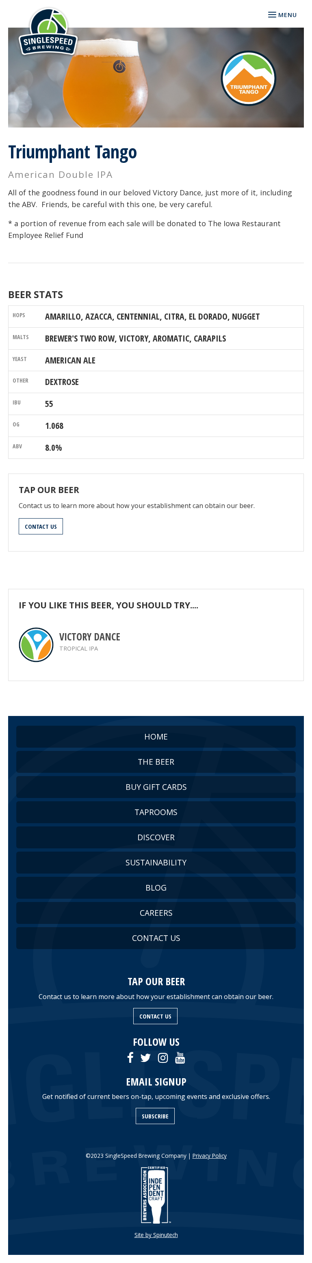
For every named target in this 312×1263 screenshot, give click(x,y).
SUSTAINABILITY (156, 862)
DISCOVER (156, 837)
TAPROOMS (156, 812)
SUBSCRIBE (155, 1116)
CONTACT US (41, 526)
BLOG (156, 887)
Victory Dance (89, 636)
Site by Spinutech (156, 1235)
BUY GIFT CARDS (156, 786)
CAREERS (156, 912)
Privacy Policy (210, 1155)
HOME (156, 736)
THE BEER (156, 761)
